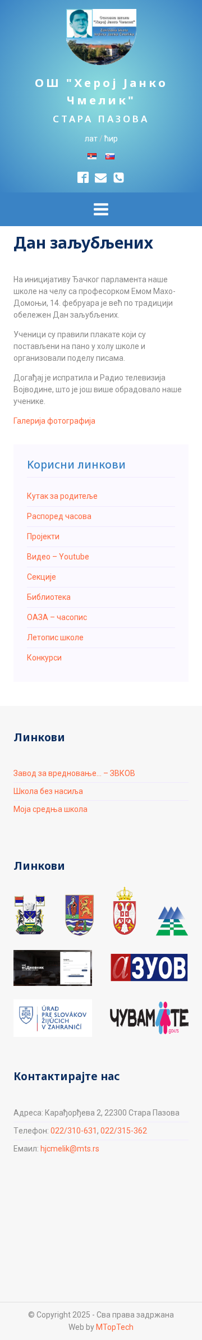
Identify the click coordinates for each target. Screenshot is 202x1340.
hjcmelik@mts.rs (69, 1148)
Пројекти (43, 536)
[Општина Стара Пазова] (29, 915)
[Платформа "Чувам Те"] (149, 1018)
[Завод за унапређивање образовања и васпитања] (149, 967)
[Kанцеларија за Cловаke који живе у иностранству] (52, 1018)
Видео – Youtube (58, 556)
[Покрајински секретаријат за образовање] (79, 915)
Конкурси (44, 657)
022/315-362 (123, 1130)
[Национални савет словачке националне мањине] (172, 921)
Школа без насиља (48, 791)
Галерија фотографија (54, 420)
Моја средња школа (50, 809)
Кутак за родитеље (62, 496)
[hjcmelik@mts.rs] (101, 177)
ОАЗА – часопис (57, 617)
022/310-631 (73, 1130)
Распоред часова (59, 516)
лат (91, 138)
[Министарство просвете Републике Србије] (124, 910)
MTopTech (115, 1327)
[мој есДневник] (52, 968)
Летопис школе (55, 637)
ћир (111, 138)
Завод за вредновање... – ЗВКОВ (74, 773)
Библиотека (49, 597)
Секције (41, 576)
